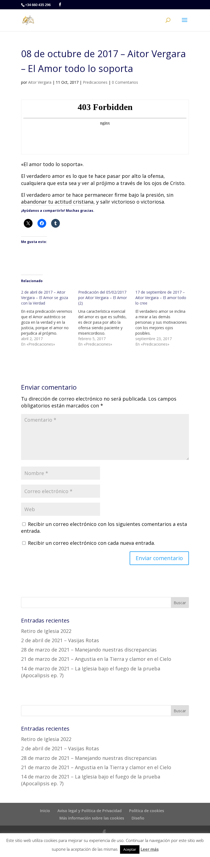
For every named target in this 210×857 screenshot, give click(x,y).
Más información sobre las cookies (91, 818)
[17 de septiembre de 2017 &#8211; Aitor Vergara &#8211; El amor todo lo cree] (163, 318)
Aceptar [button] (129, 849)
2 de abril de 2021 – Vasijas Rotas (60, 640)
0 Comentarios (125, 82)
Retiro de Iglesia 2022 (46, 631)
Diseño (138, 818)
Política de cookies (146, 810)
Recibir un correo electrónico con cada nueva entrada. (91, 543)
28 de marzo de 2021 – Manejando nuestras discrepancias (89, 649)
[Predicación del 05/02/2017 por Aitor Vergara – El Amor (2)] (106, 318)
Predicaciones (95, 82)
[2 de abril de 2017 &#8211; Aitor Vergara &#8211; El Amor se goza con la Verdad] (49, 318)
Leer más (150, 849)
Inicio (45, 810)
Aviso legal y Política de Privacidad (89, 810)
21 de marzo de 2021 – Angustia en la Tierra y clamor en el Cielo (96, 659)
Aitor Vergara (39, 82)
